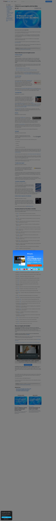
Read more (7, 515)
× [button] (11, 511)
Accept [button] (6, 517)
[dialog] (6, 515)
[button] (6, 518)
